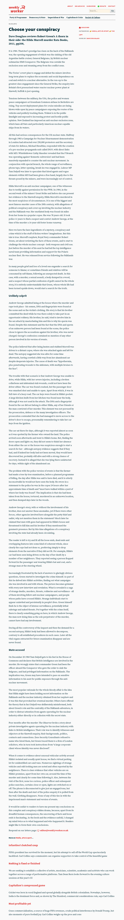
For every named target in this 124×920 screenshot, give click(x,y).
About (70, 6)
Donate (103, 6)
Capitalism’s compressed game (27, 885)
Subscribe (91, 6)
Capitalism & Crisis (74, 17)
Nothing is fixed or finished (24, 863)
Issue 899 (85, 27)
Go (112, 11)
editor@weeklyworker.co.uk (54, 830)
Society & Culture (92, 17)
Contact (111, 6)
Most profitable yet (20, 903)
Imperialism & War (56, 17)
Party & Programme (18, 17)
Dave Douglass (93, 38)
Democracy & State (37, 17)
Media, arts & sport (100, 31)
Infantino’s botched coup (23, 845)
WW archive (80, 6)
